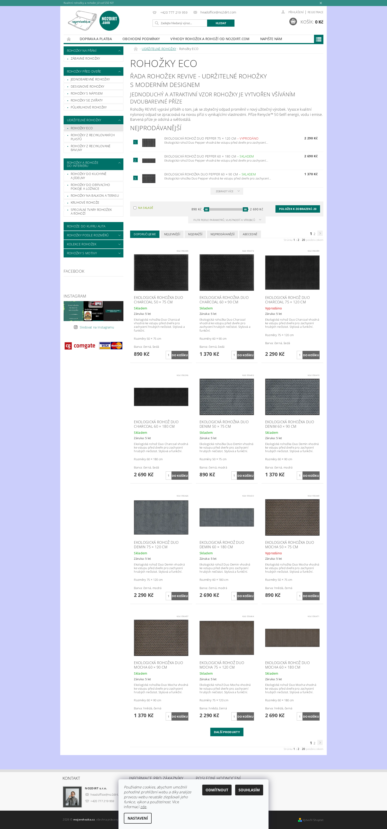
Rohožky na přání (82, 50)
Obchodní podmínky (141, 39)
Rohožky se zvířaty (87, 100)
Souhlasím (249, 790)
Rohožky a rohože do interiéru (82, 164)
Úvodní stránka (69, 39)
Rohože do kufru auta (86, 226)
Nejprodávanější (223, 234)
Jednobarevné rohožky (90, 79)
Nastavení (138, 818)
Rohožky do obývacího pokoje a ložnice (90, 187)
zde (143, 806)
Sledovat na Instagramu (97, 327)
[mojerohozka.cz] (94, 20)
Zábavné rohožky (85, 58)
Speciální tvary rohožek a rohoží (91, 211)
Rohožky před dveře (84, 71)
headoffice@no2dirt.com (107, 794)
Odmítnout (217, 790)
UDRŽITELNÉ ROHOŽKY (84, 120)
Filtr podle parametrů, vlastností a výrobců (225, 220)
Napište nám (271, 39)
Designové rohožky (87, 86)
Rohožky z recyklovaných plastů (93, 137)
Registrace (315, 12)
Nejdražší (195, 234)
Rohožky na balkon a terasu (95, 195)
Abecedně (250, 234)
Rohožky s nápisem (87, 93)
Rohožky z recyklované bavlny (91, 148)
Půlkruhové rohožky (89, 107)
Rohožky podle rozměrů (88, 235)
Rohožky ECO (82, 128)
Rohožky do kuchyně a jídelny (89, 176)
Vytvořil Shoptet (313, 820)
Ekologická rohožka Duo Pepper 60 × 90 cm (210, 174)
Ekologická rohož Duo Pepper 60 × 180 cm (209, 156)
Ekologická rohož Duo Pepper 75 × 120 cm (211, 138)
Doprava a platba (96, 39)
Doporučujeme (145, 234)
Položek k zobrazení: (297, 209)
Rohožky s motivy (82, 253)
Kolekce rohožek (82, 244)
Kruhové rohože (85, 202)
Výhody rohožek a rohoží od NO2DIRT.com (209, 39)
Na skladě (145, 208)
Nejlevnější (172, 234)
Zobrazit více (225, 191)
